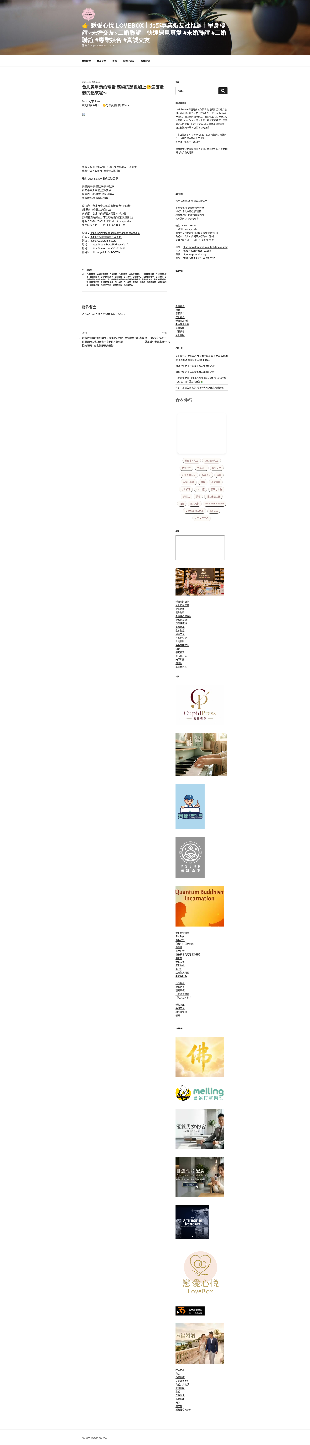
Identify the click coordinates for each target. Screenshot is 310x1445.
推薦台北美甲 (147, 279)
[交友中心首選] (200, 724)
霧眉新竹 (180, 313)
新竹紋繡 (180, 327)
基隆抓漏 (180, 652)
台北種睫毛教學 (107, 277)
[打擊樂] (200, 1099)
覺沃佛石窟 (181, 655)
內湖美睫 (113, 274)
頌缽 (178, 648)
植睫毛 (135, 282)
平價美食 (180, 1008)
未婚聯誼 (180, 1398)
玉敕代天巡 (181, 666)
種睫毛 (142, 282)
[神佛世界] (200, 1076)
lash (98, 82)
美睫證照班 (128, 285)
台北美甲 (127, 277)
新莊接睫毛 (181, 976)
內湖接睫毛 (91, 274)
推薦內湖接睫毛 (133, 279)
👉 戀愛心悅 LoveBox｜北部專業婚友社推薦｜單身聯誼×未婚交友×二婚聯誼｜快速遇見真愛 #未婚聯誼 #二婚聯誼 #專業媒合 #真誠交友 (154, 32)
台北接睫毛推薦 (148, 274)
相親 (182, 503)
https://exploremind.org (103, 240)
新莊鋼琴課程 (182, 932)
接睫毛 (123, 279)
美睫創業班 (94, 285)
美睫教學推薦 (106, 285)
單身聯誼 (86, 60)
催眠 (178, 1015)
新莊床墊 (216, 467)
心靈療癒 (180, 1377)
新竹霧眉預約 (182, 320)
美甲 (198, 496)
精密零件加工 (191, 460)
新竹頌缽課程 (182, 601)
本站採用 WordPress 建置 (94, 1437)
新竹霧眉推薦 (182, 324)
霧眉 (178, 309)
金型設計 (215, 482)
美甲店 (179, 968)
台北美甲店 (137, 277)
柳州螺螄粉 (181, 1011)
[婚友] (201, 1297)
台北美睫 (159, 277)
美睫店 (186, 496)
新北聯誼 (180, 1004)
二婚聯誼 (180, 1395)
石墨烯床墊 (181, 623)
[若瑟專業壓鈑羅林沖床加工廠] (190, 1314)
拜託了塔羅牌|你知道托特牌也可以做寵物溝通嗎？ (201, 387)
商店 (178, 1373)
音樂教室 (145, 60)
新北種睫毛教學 (107, 282)
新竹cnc (214, 511)
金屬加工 (201, 467)
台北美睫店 (101, 279)
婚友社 (179, 947)
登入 (100, 314)
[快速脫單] (200, 1362)
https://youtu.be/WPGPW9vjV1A (110, 244)
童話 (178, 1391)
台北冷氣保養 (182, 605)
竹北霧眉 (180, 317)
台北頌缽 (180, 335)
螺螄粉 (179, 663)
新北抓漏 (185, 489)
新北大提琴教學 (183, 997)
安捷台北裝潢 (182, 1384)
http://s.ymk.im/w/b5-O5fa (106, 252)
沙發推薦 (180, 983)
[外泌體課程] (200, 594)
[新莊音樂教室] (201, 775)
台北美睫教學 (113, 279)
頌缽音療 (195, 954)
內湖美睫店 (123, 274)
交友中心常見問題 (185, 943)
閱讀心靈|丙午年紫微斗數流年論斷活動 (195, 365)
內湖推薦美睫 (102, 274)
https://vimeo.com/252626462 (108, 248)
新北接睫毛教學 (93, 282)
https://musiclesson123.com (106, 236)
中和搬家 (180, 608)
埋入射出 (180, 1369)
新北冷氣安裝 (189, 475)
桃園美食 (180, 634)
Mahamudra (182, 1380)
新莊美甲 (180, 331)
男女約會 (180, 950)
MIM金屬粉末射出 (195, 511)
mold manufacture (214, 503)
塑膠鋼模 (180, 986)
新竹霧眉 (180, 306)
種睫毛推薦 (151, 282)
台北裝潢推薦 (182, 993)
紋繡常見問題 (182, 972)
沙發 (219, 475)
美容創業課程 (182, 645)
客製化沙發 (128, 60)
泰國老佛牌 (216, 489)
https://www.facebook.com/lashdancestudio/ (115, 233)
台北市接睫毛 (134, 274)
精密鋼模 (180, 990)
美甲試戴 (180, 659)
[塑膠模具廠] (192, 1238)
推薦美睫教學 (159, 279)
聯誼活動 (180, 940)
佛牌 (203, 482)
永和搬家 (180, 630)
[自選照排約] (200, 1196)
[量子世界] (200, 925)
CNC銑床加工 (211, 460)
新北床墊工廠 (213, 496)
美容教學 (180, 626)
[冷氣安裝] (190, 828)
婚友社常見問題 (183, 954)
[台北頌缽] (190, 877)
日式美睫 (127, 282)
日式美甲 (118, 282)
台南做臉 (180, 641)
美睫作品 (180, 965)
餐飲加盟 (180, 612)
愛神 (114, 60)
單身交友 (101, 60)
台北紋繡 (118, 277)
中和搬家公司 (182, 619)
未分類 (89, 270)
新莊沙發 (206, 475)
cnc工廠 (200, 489)
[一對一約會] (200, 1148)
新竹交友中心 (201, 518)
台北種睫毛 (94, 277)
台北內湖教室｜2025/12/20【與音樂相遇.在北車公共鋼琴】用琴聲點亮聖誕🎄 (201, 379)
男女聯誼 (180, 936)
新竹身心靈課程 (183, 616)
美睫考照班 (117, 285)
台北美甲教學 (148, 277)
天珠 (178, 1402)
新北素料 (194, 503)
